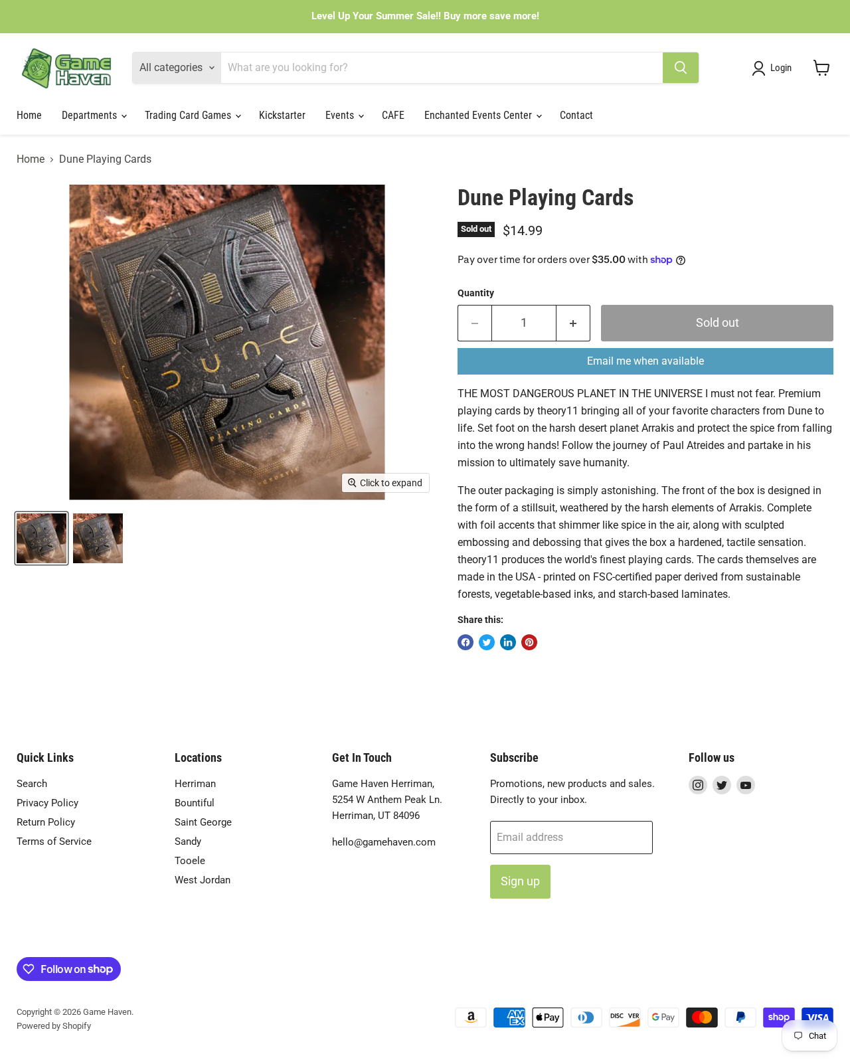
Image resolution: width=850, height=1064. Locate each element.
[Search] (681, 67)
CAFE (393, 115)
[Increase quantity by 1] (573, 323)
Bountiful (194, 803)
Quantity (476, 293)
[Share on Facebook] (465, 642)
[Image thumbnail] (98, 538)
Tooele (190, 861)
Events (341, 115)
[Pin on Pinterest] (529, 642)
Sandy (188, 841)
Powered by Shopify (54, 1026)
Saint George (203, 822)
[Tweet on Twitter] (487, 642)
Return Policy (46, 822)
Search (32, 784)
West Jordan (202, 880)
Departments (91, 115)
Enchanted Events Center (479, 115)
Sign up (520, 881)
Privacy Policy (47, 803)
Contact (576, 115)
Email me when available (645, 361)
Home (29, 115)
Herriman (195, 784)
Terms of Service (54, 841)
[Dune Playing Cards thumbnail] (41, 538)
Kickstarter (282, 115)
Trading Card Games (189, 115)
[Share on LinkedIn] (508, 642)
